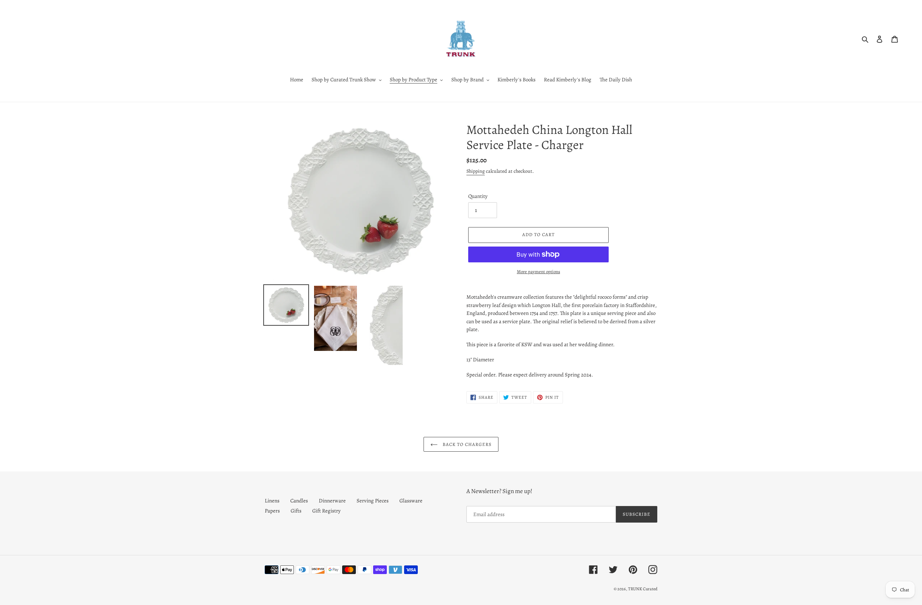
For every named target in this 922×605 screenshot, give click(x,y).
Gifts (296, 510)
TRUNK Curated (642, 589)
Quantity (478, 196)
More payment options (538, 271)
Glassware (410, 500)
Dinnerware (332, 500)
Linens (272, 500)
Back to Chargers (466, 444)
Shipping (475, 171)
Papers (272, 510)
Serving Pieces (373, 500)
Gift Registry (326, 510)
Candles (299, 500)
